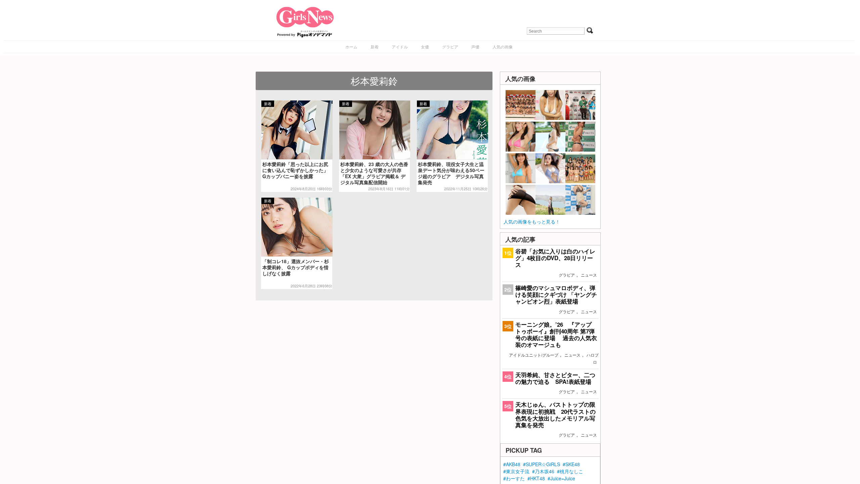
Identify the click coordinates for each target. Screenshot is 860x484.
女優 (425, 46)
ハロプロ (593, 358)
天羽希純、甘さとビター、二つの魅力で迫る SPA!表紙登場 (555, 378)
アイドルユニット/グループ (533, 355)
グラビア (450, 46)
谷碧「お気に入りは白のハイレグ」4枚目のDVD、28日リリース (555, 257)
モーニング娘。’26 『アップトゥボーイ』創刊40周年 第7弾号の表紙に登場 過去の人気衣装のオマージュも (556, 335)
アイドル (400, 46)
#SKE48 (571, 464)
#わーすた (514, 478)
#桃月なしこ (570, 471)
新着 (375, 46)
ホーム (351, 46)
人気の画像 (502, 46)
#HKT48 (536, 478)
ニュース (589, 275)
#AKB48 (511, 464)
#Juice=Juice (561, 478)
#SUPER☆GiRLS (541, 464)
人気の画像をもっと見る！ (532, 221)
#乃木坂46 (543, 471)
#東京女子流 (516, 471)
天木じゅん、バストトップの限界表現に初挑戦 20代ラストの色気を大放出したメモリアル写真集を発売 (555, 415)
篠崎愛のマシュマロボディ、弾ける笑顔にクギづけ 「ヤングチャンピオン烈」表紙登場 (556, 294)
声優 (475, 46)
